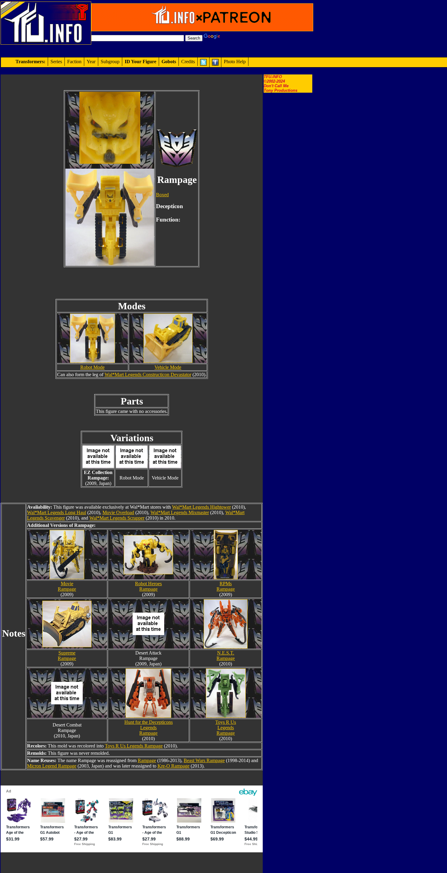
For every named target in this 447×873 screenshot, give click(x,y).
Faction (74, 61)
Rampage (147, 760)
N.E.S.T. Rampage (226, 655)
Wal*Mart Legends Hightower (201, 507)
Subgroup (110, 61)
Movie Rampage (67, 586)
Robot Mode (92, 367)
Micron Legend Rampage (51, 765)
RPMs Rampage (226, 586)
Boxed (162, 194)
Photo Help (235, 61)
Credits (188, 61)
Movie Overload (118, 512)
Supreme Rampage (67, 655)
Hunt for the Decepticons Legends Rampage (148, 728)
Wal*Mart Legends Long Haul (56, 512)
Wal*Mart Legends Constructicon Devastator (148, 374)
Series (56, 61)
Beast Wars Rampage (204, 760)
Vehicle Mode (167, 367)
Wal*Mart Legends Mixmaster (180, 512)
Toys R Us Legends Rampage (225, 728)
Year (91, 61)
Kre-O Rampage (173, 765)
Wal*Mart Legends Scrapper (116, 518)
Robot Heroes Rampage (148, 586)
